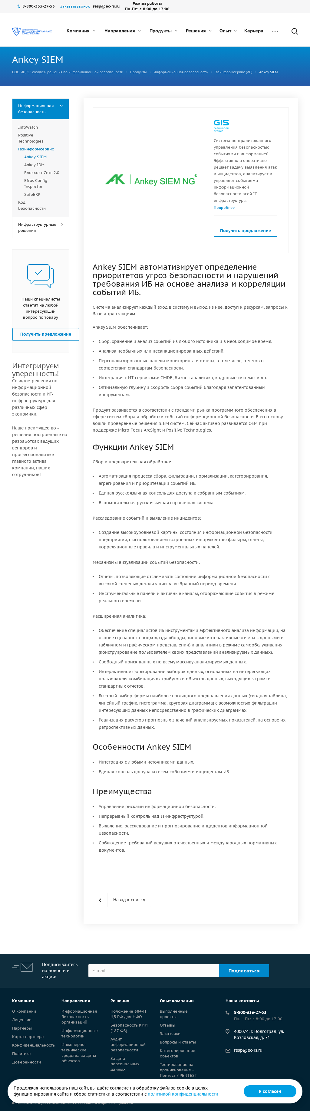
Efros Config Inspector (35, 183)
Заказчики (170, 1033)
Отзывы (167, 1025)
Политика (21, 1053)
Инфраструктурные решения (37, 227)
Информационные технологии (79, 1033)
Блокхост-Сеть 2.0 (41, 172)
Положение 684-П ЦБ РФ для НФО (128, 1014)
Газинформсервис (36, 149)
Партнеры (22, 1028)
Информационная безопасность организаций (79, 1017)
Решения (196, 31)
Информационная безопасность (36, 108)
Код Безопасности (32, 205)
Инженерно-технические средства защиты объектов (78, 1052)
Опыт (225, 31)
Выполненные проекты (174, 1014)
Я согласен (270, 1091)
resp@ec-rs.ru (248, 1050)
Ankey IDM (34, 164)
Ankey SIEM (35, 156)
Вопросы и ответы (178, 1042)
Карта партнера (28, 1036)
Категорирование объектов (177, 1053)
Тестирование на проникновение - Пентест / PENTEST (178, 1070)
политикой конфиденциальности (183, 1094)
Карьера (253, 31)
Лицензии (21, 1019)
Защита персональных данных (125, 1064)
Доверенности (26, 1062)
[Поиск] (292, 31)
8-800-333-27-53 (250, 1012)
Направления (120, 31)
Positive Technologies (30, 138)
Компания (79, 31)
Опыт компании (177, 1001)
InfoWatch (28, 127)
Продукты (161, 31)
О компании (24, 1011)
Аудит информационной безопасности (128, 1045)
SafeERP (32, 194)
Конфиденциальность (33, 1045)
